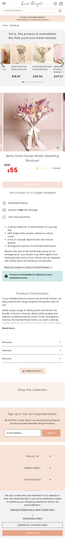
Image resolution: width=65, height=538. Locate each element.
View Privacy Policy (32, 518)
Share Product (33, 371)
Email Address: (14, 432)
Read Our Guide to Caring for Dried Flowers (26, 267)
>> (50, 267)
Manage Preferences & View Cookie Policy (32, 509)
